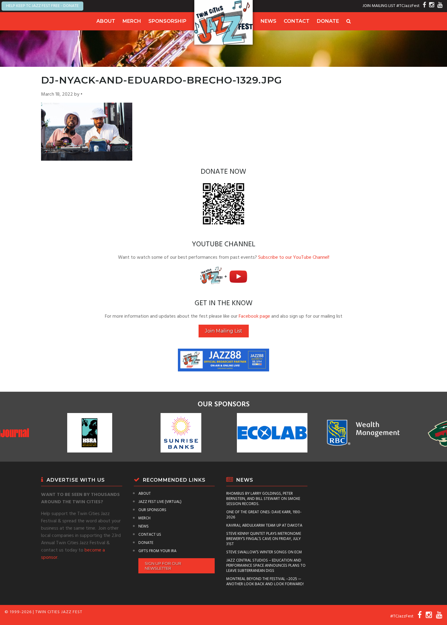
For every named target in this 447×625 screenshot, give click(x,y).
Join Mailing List (223, 331)
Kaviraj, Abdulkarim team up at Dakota (264, 525)
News (268, 21)
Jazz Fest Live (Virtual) (160, 502)
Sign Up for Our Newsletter (163, 566)
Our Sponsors (152, 510)
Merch (132, 21)
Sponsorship (167, 21)
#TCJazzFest (408, 5)
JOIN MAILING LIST (378, 5)
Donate (328, 21)
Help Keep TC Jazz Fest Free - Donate (42, 5)
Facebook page (254, 316)
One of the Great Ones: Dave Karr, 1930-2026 (264, 515)
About (105, 21)
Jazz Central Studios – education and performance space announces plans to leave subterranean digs (266, 565)
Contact (297, 21)
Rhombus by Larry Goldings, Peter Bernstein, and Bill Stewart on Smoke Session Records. (263, 498)
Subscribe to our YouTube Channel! (293, 257)
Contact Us (149, 534)
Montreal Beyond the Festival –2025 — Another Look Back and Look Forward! (265, 581)
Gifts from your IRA (157, 551)
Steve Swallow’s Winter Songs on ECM (264, 552)
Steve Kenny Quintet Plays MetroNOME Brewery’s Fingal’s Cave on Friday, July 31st (263, 539)
